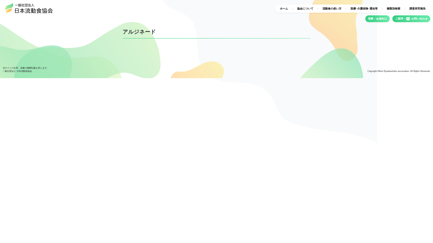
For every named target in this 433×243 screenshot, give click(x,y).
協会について (305, 8)
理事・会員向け (377, 18)
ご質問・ (411, 18)
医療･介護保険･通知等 (364, 8)
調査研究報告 (417, 8)
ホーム (284, 8)
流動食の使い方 (332, 8)
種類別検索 (393, 8)
